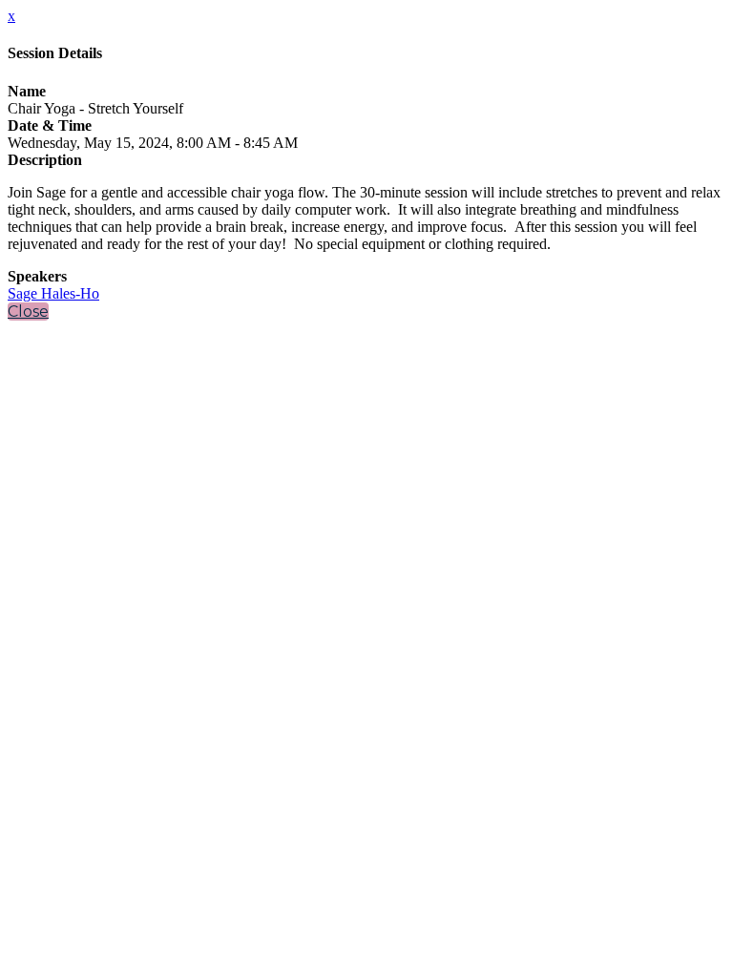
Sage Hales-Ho (53, 293)
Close (28, 311)
